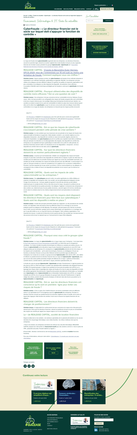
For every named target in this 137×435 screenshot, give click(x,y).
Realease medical (52, 420)
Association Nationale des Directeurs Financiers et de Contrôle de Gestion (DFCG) (51, 66)
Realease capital (79, 9)
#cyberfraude (39, 121)
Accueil (25, 15)
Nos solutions (68, 9)
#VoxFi (45, 121)
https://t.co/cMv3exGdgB (54, 121)
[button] (25, 366)
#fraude (43, 119)
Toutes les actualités (38, 15)
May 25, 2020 (42, 124)
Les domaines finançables (55, 418)
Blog (48, 423)
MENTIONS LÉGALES (52, 429)
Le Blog (30, 15)
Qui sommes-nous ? (52, 422)
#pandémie (70, 119)
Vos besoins (58, 9)
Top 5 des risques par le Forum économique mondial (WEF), (42, 243)
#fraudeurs (32, 117)
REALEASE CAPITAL (55, 331)
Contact (89, 9)
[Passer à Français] (112, 5)
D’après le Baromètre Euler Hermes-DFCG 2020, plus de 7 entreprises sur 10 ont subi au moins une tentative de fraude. (53, 72)
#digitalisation (47, 117)
